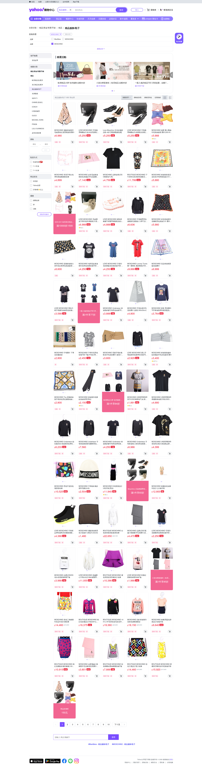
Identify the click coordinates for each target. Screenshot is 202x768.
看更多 (133, 18)
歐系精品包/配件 (37, 80)
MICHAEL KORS (37, 120)
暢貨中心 (69, 18)
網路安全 (154, 762)
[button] (55, 75)
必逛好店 (113, 18)
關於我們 (136, 762)
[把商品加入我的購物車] (72, 142)
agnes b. (35, 98)
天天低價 (91, 18)
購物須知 (145, 762)
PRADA (34, 124)
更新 (171, 759)
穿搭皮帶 (35, 60)
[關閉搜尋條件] (70, 9)
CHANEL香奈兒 (37, 102)
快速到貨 (80, 18)
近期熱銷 (158, 97)
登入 (137, 10)
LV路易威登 (36, 111)
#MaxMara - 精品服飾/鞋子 (98, 744)
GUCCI (34, 115)
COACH (34, 107)
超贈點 (167, 18)
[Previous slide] (54, 114)
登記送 (59, 18)
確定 (45, 150)
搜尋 (113, 737)
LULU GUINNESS (38, 128)
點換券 (48, 18)
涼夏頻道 (102, 18)
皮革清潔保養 (36, 133)
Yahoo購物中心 (41, 10)
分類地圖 (170, 762)
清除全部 (67, 34)
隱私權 (162, 762)
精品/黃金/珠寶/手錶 (37, 71)
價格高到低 (148, 97)
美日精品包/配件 (37, 84)
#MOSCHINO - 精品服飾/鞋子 (123, 744)
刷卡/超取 (124, 18)
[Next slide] (74, 114)
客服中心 (128, 762)
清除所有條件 (44, 214)
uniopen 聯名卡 (151, 18)
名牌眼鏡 (35, 93)
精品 (32, 76)
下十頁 (117, 724)
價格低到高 (137, 97)
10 (108, 724)
